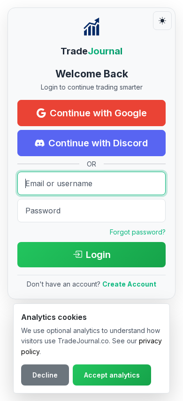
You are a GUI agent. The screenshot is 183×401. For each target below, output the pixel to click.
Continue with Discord (98, 143)
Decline (45, 375)
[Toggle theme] (162, 20)
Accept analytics (112, 375)
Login (98, 254)
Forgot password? (138, 232)
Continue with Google (98, 113)
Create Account (129, 284)
